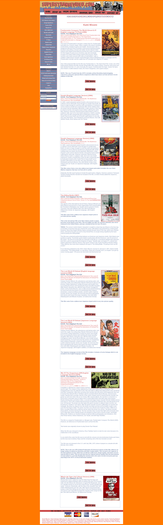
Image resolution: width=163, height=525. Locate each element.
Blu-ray (48, 64)
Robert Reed (45, 523)
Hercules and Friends (48, 32)
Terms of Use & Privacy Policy (48, 80)
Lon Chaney (69, 521)
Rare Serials (48, 35)
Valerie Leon (71, 523)
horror (95, 519)
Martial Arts (48, 27)
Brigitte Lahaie (48, 42)
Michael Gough (88, 521)
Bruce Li (73, 520)
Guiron (44, 521)
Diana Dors (48, 49)
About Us (48, 70)
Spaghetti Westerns (48, 52)
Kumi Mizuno (61, 521)
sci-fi (98, 519)
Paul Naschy (107, 521)
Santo (52, 523)
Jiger (55, 521)
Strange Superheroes (48, 22)
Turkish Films (48, 44)
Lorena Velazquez (79, 521)
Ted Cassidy (63, 523)
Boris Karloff (57, 520)
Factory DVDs (48, 25)
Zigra (88, 523)
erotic (102, 519)
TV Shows (48, 39)
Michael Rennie (98, 521)
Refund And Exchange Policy (48, 78)
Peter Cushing (115, 521)
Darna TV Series (48, 61)
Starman (56, 523)
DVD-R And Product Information (48, 73)
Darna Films (48, 54)
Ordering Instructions (48, 75)
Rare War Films (48, 18)
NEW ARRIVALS (49, 30)
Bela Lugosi (49, 520)
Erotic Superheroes (48, 57)
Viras (85, 523)
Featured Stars (48, 87)
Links (48, 85)
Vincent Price (79, 523)
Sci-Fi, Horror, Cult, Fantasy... (48, 20)
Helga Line (50, 521)
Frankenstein (100, 520)
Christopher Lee (81, 520)
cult (91, 519)
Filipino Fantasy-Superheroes (48, 47)
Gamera (107, 520)
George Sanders (114, 520)
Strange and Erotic (48, 37)
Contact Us (48, 83)
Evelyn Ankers (91, 520)
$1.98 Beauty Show (48, 59)
